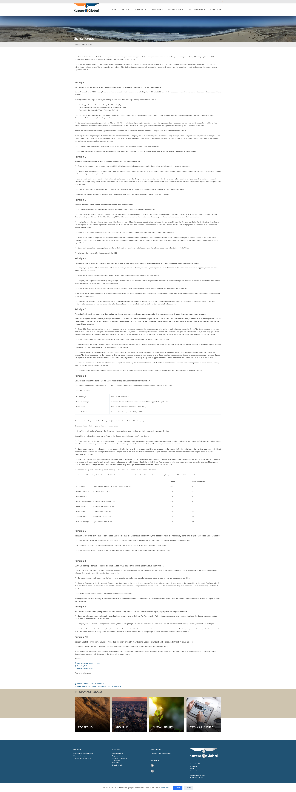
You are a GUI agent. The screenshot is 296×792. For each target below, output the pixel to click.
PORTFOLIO (139, 9)
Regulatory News (117, 756)
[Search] (222, 1)
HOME (113, 9)
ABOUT (124, 9)
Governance (116, 760)
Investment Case (117, 753)
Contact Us (215, 9)
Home (79, 44)
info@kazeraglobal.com (197, 775)
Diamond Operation (79, 756)
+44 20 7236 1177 (198, 777)
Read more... (166, 788)
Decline (188, 788)
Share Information (117, 765)
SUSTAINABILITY (174, 9)
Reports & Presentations (119, 758)
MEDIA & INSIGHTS (195, 9)
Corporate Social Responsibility (161, 753)
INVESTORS (156, 9)
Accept (177, 788)
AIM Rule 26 (116, 763)
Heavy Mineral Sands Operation (83, 753)
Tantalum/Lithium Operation (82, 758)
